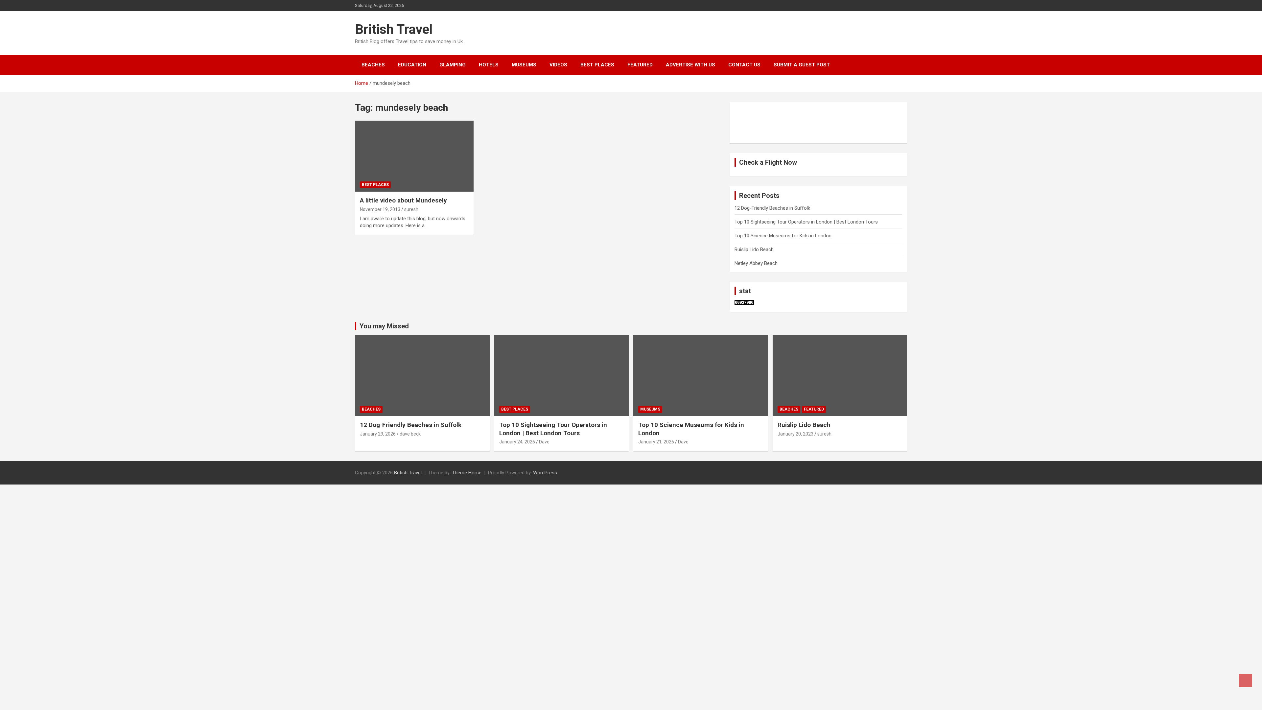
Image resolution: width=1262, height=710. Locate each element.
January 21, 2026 (656, 441)
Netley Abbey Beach (756, 263)
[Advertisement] (767, 121)
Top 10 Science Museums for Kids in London (783, 236)
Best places (597, 65)
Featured (640, 65)
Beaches (373, 65)
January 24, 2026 (517, 441)
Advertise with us (690, 65)
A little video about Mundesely (403, 200)
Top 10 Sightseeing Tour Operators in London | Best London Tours (806, 222)
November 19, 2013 (380, 209)
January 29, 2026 (378, 434)
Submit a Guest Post (802, 65)
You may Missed (384, 326)
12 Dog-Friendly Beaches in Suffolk (772, 208)
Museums (524, 65)
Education (412, 65)
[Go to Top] (1245, 680)
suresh (411, 209)
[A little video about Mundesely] (414, 156)
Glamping (452, 65)
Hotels (489, 65)
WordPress (545, 473)
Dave (544, 441)
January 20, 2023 (795, 434)
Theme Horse (466, 473)
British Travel (393, 29)
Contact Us (744, 65)
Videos (558, 65)
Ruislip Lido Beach (754, 249)
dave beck (410, 434)
